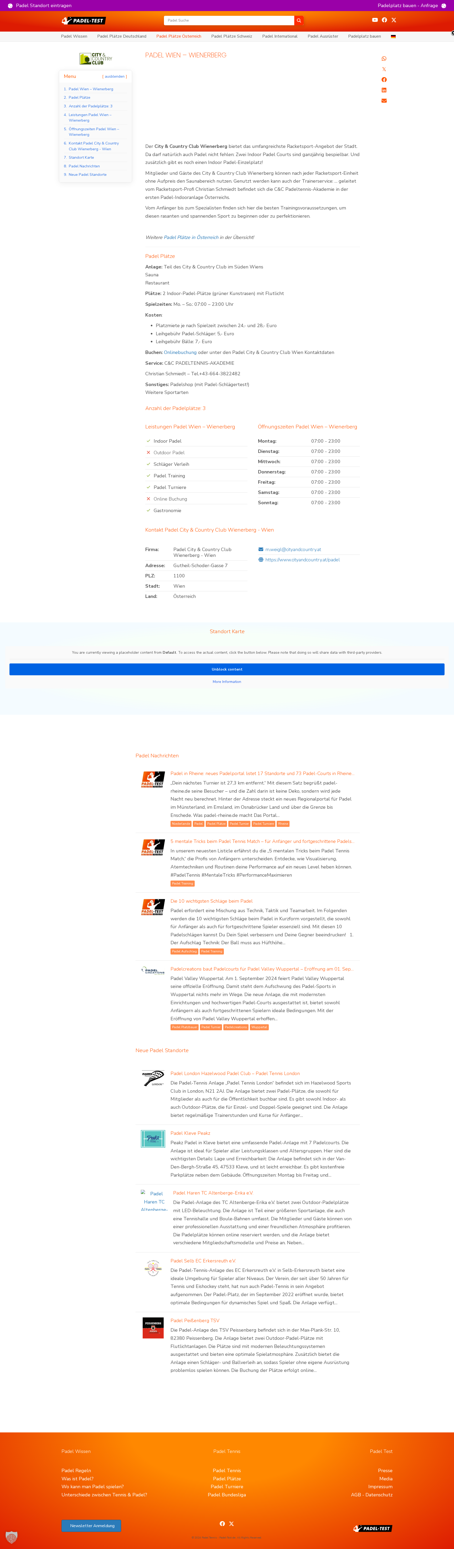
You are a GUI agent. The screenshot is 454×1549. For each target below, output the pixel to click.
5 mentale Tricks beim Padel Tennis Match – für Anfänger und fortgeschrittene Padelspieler (267, 841)
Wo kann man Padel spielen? (92, 1486)
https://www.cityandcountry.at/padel (302, 560)
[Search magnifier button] (299, 20)
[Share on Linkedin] (384, 90)
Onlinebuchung (180, 352)
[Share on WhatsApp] (384, 59)
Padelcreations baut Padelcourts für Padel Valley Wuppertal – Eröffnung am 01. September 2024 (275, 969)
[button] (39, 5)
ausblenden (115, 76)
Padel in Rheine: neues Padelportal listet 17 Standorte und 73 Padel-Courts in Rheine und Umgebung (278, 773)
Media (386, 1479)
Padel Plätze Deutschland (121, 36)
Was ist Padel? (77, 1479)
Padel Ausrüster (323, 36)
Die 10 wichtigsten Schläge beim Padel (212, 901)
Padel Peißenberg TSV (195, 1320)
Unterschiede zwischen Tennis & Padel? (104, 1495)
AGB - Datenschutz (372, 1495)
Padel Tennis (227, 1470)
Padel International (280, 36)
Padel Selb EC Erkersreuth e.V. (203, 1261)
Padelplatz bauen (364, 36)
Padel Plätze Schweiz (231, 36)
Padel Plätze (227, 1479)
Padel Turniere (227, 1486)
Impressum (380, 1486)
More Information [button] (227, 681)
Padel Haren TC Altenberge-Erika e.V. (213, 1193)
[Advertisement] (252, 103)
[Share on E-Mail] (384, 101)
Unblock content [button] (227, 669)
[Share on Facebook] (384, 80)
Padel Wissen (74, 36)
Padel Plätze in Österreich (191, 237)
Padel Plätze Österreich (178, 36)
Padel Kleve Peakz (190, 1133)
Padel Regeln (76, 1470)
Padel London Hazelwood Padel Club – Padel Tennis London (235, 1073)
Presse (385, 1470)
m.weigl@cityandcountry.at (293, 549)
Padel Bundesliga (227, 1495)
